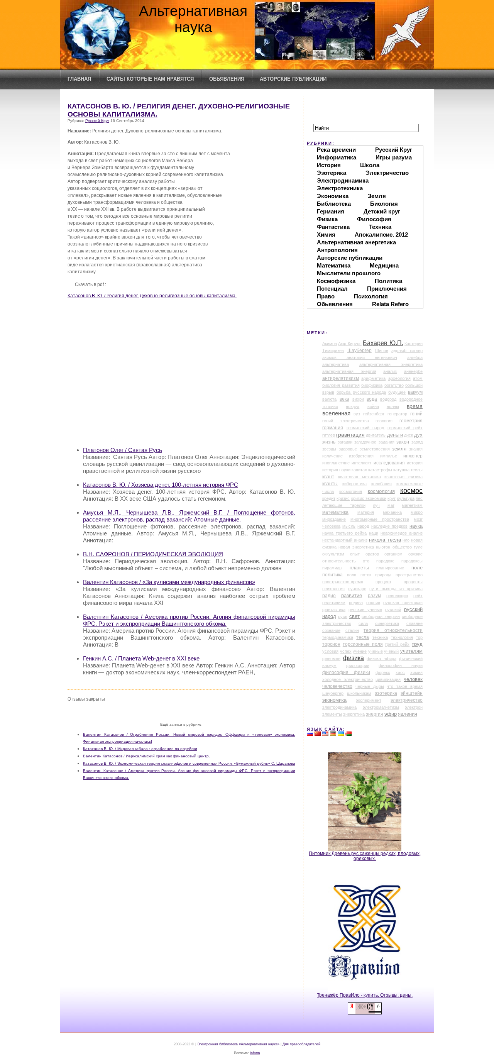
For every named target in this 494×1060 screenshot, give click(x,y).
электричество (407, 700)
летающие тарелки (343, 505)
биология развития (341, 385)
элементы (332, 714)
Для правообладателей (301, 1044)
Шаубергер (359, 350)
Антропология (337, 250)
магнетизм (412, 505)
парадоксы (412, 561)
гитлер (328, 435)
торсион (331, 644)
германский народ (365, 427)
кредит (328, 498)
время (415, 406)
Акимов (329, 343)
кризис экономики (368, 498)
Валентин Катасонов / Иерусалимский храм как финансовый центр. (146, 756)
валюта (329, 399)
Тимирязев (333, 350)
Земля (377, 196)
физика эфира (381, 658)
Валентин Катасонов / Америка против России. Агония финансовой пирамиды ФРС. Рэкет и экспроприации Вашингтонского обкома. (189, 620)
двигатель (376, 435)
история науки (336, 469)
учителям (411, 651)
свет (354, 616)
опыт (355, 554)
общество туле (407, 547)
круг (391, 498)
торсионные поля (363, 644)
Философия (374, 219)
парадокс (385, 561)
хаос (400, 672)
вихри (358, 399)
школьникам (359, 693)
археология (399, 378)
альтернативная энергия (349, 371)
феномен (331, 658)
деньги (395, 435)
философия (357, 665)
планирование (390, 568)
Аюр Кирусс (349, 343)
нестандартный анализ (344, 540)
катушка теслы (408, 469)
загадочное (365, 442)
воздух (352, 406)
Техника (380, 227)
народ (363, 526)
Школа (369, 165)
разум (374, 595)
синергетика (387, 623)
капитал (359, 469)
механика (392, 512)
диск (408, 435)
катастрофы (380, 469)
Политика (388, 281)
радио (329, 595)
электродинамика (339, 707)
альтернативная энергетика (391, 364)
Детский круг (382, 211)
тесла (362, 637)
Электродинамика (343, 180)
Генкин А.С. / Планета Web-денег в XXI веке (141, 658)
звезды (329, 449)
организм (393, 554)
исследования (389, 463)
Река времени (336, 149)
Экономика (333, 196)
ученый (391, 651)
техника (380, 637)
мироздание (334, 519)
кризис (343, 498)
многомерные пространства (379, 519)
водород (388, 399)
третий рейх (397, 644)
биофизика (371, 385)
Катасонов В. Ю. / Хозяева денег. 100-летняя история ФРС (160, 484)
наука (416, 526)
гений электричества (345, 420)
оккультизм (333, 554)
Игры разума (394, 157)
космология (381, 491)
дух (418, 435)
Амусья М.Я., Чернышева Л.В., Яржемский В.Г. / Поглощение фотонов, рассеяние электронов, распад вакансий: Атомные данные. (189, 516)
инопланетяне (336, 463)
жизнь (328, 442)
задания (386, 442)
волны (393, 406)
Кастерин (413, 343)
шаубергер (332, 693)
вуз (357, 413)
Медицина (384, 265)
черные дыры (369, 686)
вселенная (336, 413)
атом (418, 378)
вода (372, 399)
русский (393, 609)
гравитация (350, 435)
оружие (415, 554)
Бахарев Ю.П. (383, 343)
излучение (332, 456)
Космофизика (336, 281)
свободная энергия (381, 616)
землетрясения (375, 449)
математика (335, 512)
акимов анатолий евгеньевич (359, 357)
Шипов (381, 350)
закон (402, 442)
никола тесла (385, 540)
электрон (414, 707)
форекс (383, 672)
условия (330, 651)
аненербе (413, 371)
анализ (390, 371)
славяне (414, 623)
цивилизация (388, 679)
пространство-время (342, 581)
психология (333, 588)
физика (353, 658)
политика (332, 574)
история (415, 463)
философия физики (346, 672)
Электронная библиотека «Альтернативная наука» (238, 1044)
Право (326, 296)
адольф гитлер (407, 350)
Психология (371, 296)
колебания (381, 483)
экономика (334, 700)
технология (402, 637)
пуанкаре (357, 588)
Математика (333, 265)
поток (365, 574)
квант (328, 476)
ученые (375, 651)
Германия (330, 211)
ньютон (383, 547)
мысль (348, 526)
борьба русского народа (361, 392)
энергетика (354, 714)
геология (384, 420)
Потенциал (332, 288)
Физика (327, 219)
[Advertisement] (189, 386)
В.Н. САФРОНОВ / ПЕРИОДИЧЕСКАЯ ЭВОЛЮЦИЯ (153, 554)
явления (407, 714)
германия (332, 427)
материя (365, 512)
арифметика (373, 378)
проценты (413, 581)
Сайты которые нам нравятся (150, 79)
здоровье (348, 449)
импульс (388, 456)
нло (406, 540)
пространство (409, 574)
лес (419, 498)
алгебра (415, 357)
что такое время (405, 686)
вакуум (415, 392)
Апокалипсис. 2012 (381, 234)
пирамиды (332, 568)
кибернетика (354, 483)
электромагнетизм (381, 707)
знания (416, 449)
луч (376, 505)
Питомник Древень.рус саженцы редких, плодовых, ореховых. (365, 856)
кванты (330, 483)
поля (351, 574)
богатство (394, 385)
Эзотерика (331, 172)
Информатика (336, 157)
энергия (374, 714)
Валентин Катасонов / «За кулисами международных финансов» (169, 582)
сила (363, 623)
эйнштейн (412, 693)
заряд (417, 442)
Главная (79, 79)
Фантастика (333, 227)
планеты (359, 568)
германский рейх (405, 427)
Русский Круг (97, 121)
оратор (372, 554)
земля (399, 449)
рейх (418, 595)
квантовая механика (359, 476)
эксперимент (368, 700)
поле (417, 568)
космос (411, 490)
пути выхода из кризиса (396, 588)
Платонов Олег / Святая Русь (122, 450)
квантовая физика (403, 476)
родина (356, 602)
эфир (390, 714)
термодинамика (337, 637)
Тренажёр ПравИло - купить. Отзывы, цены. (365, 994)
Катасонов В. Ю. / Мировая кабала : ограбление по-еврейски (140, 749)
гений (416, 414)
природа (383, 574)
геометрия (411, 420)
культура (405, 498)
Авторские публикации (293, 79)
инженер (413, 456)
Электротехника (340, 188)
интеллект (361, 463)
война (373, 406)
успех (346, 651)
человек (413, 679)
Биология (384, 203)
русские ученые (365, 609)
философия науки (401, 665)
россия (373, 602)
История (329, 165)
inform (255, 1053)
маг (390, 505)
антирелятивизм (340, 378)
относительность (339, 561)
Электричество (387, 172)
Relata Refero (390, 304)
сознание (331, 630)
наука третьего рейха (344, 533)
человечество (337, 686)
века (344, 399)
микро (417, 512)
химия (416, 672)
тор (419, 637)
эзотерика (386, 693)
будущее (397, 392)
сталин (352, 630)
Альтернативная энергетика (356, 242)
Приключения (387, 288)
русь (342, 616)
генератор (397, 413)
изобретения (361, 456)
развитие (351, 595)
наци (373, 533)
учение (360, 651)
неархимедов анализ (402, 533)
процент (383, 581)
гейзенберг (373, 413)
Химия (326, 234)
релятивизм (333, 602)
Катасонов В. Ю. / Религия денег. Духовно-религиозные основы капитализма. (152, 295)
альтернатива (335, 364)
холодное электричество (347, 679)
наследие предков (389, 526)
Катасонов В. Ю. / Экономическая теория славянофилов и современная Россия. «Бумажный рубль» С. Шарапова (189, 763)
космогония (350, 491)
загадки (345, 442)
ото (366, 561)
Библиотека (334, 203)
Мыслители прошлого (349, 273)
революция (397, 595)
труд (417, 644)
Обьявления (226, 79)
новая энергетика (356, 547)
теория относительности (393, 630)
